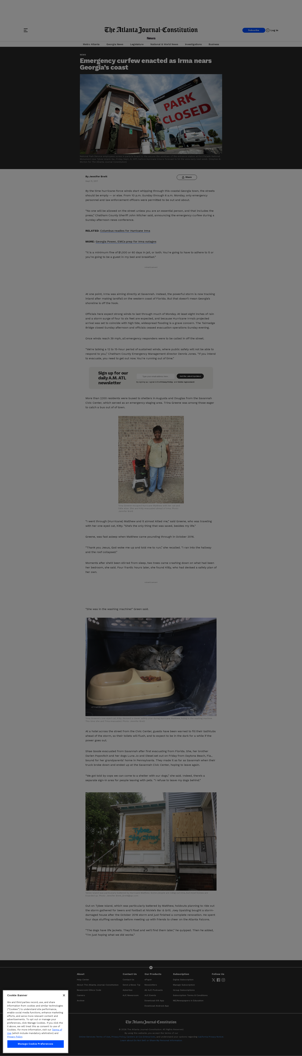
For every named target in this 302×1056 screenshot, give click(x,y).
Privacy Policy (14, 1036)
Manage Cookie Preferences (35, 1044)
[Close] (64, 995)
